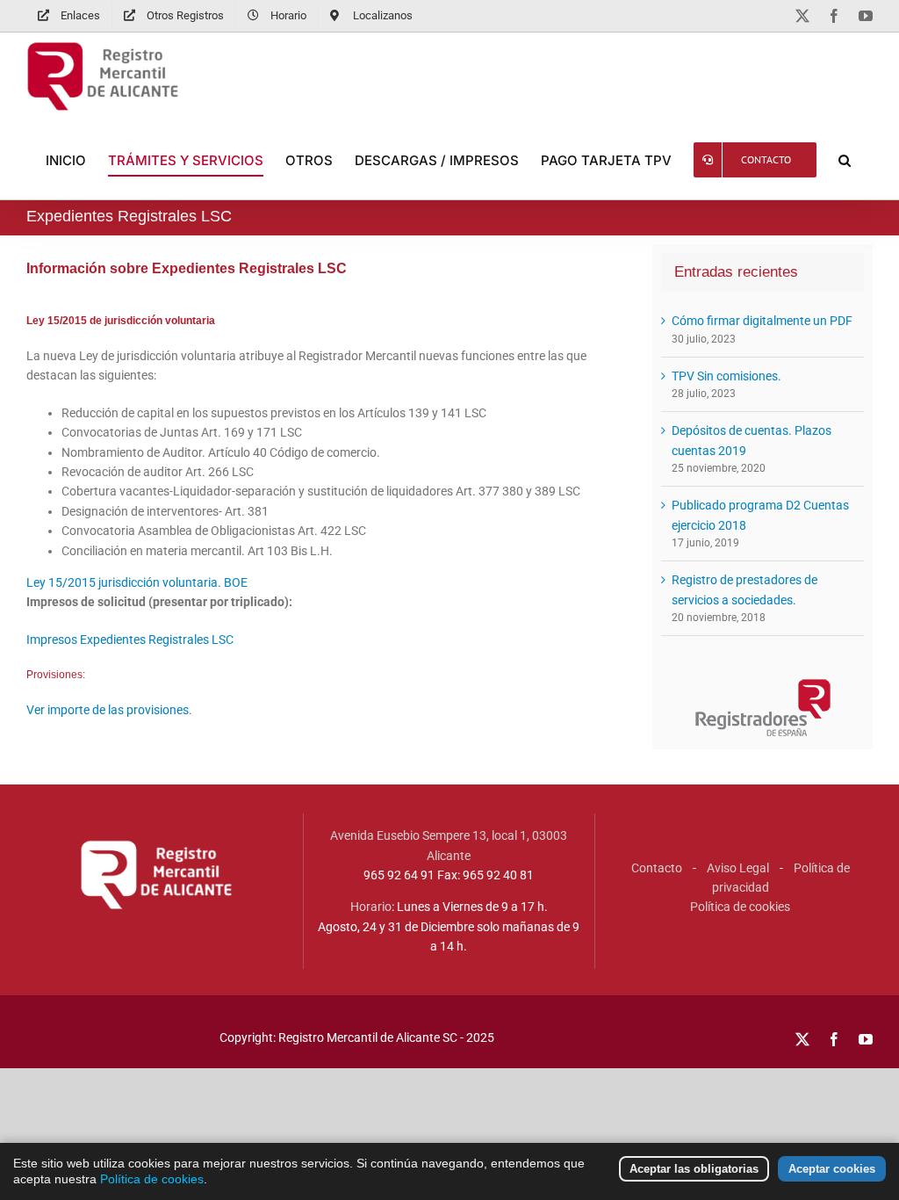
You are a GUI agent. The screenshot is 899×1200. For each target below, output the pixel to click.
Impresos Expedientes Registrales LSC (130, 640)
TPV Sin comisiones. (726, 376)
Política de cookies (740, 907)
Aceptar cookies (831, 1168)
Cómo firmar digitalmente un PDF (762, 321)
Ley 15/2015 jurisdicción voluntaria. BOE (137, 582)
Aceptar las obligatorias (694, 1168)
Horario (371, 907)
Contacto (656, 868)
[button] (844, 159)
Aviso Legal (738, 868)
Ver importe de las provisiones (107, 710)
